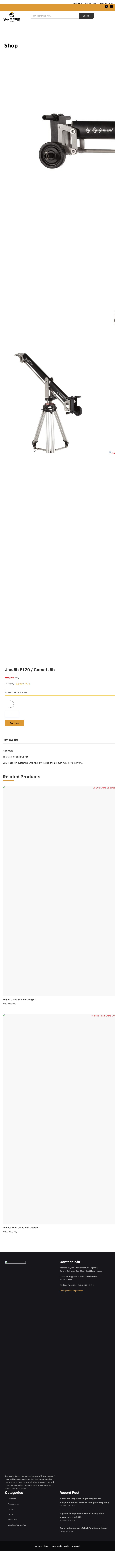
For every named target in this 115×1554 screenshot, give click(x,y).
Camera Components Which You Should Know (83, 1528)
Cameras (12, 1498)
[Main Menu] (111, 6)
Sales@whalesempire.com (71, 1290)
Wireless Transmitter (17, 1525)
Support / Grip (23, 683)
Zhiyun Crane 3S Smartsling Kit (19, 999)
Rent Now (14, 723)
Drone (10, 1514)
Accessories (13, 1504)
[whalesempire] (12, 17)
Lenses (11, 1509)
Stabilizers (12, 1519)
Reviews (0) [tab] (10, 739)
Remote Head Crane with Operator (21, 1227)
